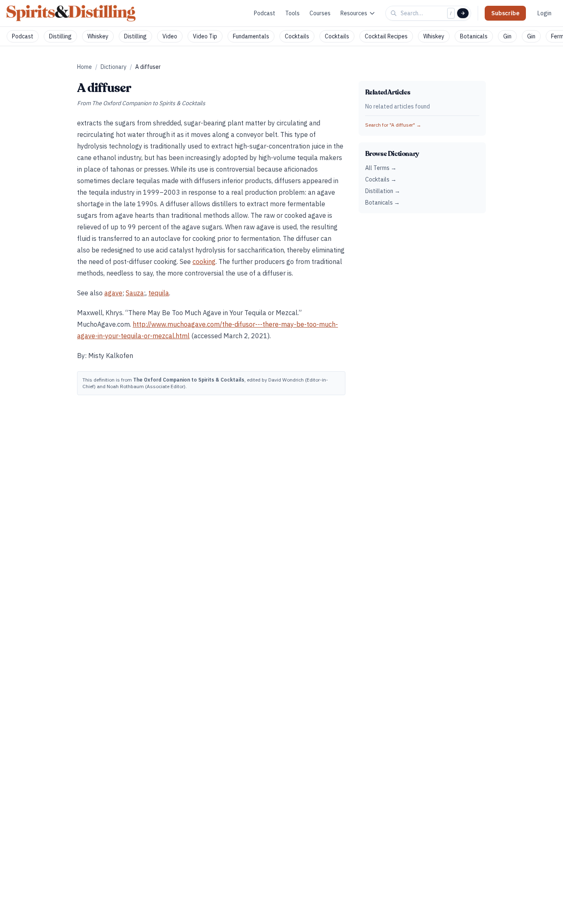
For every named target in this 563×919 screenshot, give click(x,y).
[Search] (463, 13)
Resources (353, 13)
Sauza (135, 293)
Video (169, 36)
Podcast (264, 13)
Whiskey (97, 36)
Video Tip (205, 36)
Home (84, 67)
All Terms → (380, 168)
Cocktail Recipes (386, 36)
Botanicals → (382, 202)
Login (544, 13)
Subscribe (505, 13)
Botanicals (474, 36)
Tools (292, 13)
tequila (158, 293)
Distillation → (382, 191)
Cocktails (297, 36)
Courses (320, 13)
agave (113, 293)
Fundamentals (251, 36)
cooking (204, 261)
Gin (507, 36)
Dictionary (114, 67)
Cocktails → (380, 179)
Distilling (60, 36)
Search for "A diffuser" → (393, 125)
